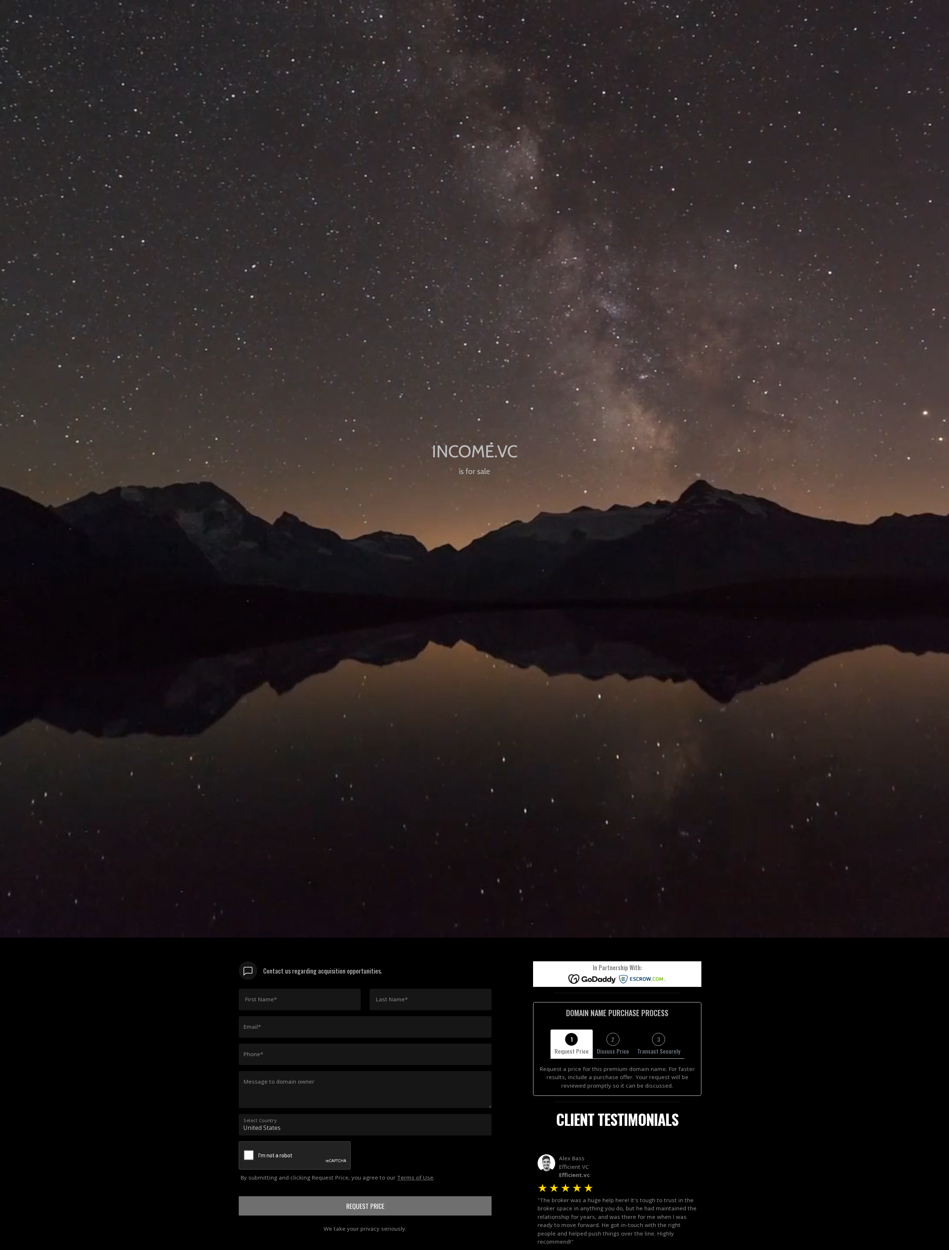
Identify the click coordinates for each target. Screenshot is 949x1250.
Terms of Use (415, 1177)
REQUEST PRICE (365, 1206)
